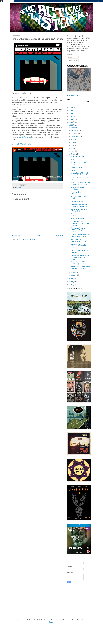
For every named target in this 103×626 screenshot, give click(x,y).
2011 (71, 285)
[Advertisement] (79, 596)
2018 (71, 113)
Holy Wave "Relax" (77, 167)
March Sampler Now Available (77, 188)
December (74, 128)
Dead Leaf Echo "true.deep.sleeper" (77, 193)
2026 (71, 107)
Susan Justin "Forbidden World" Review (79, 210)
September (75, 136)
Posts (71, 57)
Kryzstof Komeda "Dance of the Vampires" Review (80, 235)
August (73, 139)
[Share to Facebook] (24, 185)
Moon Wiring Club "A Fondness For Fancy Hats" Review (80, 223)
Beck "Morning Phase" (78, 157)
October (74, 133)
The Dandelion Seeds (78, 201)
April (73, 151)
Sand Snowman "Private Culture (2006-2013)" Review (78, 246)
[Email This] (19, 185)
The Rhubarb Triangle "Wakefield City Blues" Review (78, 230)
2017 (71, 116)
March (73, 154)
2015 (71, 122)
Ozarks (73, 159)
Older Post (59, 236)
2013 (71, 279)
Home (38, 236)
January (74, 275)
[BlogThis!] (21, 185)
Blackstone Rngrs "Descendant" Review (78, 240)
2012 (71, 282)
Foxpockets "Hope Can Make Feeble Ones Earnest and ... (80, 183)
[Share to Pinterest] (25, 185)
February (74, 272)
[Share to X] (22, 185)
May (72, 148)
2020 (71, 110)
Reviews (19, 187)
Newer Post (16, 236)
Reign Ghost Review (77, 219)
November (75, 131)
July (72, 142)
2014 (71, 125)
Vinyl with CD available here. (22, 144)
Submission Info (74, 95)
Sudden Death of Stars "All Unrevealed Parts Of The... (80, 174)
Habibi (73, 170)
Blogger (51, 622)
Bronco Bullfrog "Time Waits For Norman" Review (80, 267)
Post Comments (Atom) (29, 239)
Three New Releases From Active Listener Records (80, 205)
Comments (73, 61)
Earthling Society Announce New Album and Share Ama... (80, 257)
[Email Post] (16, 185)
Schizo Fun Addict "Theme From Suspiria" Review (79, 263)
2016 (71, 119)
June (73, 145)
